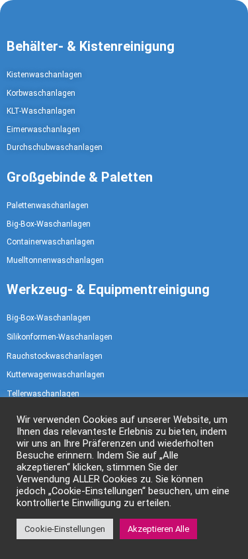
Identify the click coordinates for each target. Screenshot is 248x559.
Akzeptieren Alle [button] (158, 529)
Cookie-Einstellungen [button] (64, 529)
